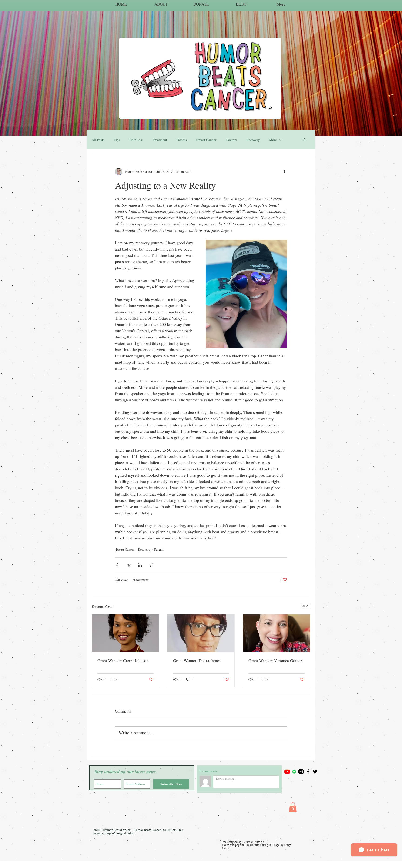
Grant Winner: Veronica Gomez (275, 660)
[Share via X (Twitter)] (128, 565)
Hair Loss (136, 139)
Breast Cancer (206, 139)
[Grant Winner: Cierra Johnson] (125, 633)
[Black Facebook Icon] (308, 771)
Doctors (231, 139)
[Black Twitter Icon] (315, 771)
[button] (304, 139)
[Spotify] (294, 771)
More (273, 139)
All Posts (98, 139)
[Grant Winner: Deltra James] (201, 633)
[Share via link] (151, 565)
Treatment (160, 139)
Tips (117, 139)
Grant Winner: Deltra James (197, 660)
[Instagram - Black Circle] (301, 771)
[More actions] (284, 171)
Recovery (253, 139)
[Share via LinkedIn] (140, 565)
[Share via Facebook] (117, 565)
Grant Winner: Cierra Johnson (122, 660)
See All (305, 605)
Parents (181, 139)
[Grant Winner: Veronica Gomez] (276, 633)
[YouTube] (287, 771)
